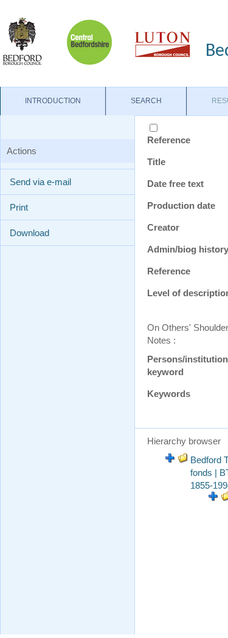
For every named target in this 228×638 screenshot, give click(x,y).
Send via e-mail (40, 182)
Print (19, 207)
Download (29, 233)
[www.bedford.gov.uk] (96, 40)
